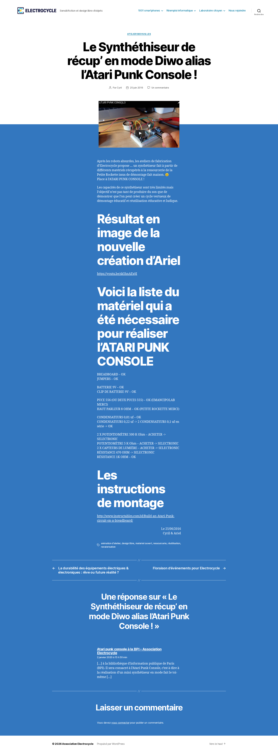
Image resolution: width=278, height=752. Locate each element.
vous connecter (120, 722)
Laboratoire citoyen (210, 10)
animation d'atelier (111, 543)
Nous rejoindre (237, 10)
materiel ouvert (144, 543)
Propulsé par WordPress (111, 743)
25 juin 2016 (136, 87)
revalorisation (108, 546)
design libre (128, 543)
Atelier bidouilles (139, 34)
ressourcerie (160, 543)
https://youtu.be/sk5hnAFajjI (117, 274)
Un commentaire (160, 87)
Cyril (119, 87)
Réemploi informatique (180, 10)
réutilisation (174, 543)
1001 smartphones (149, 10)
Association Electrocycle (77, 743)
